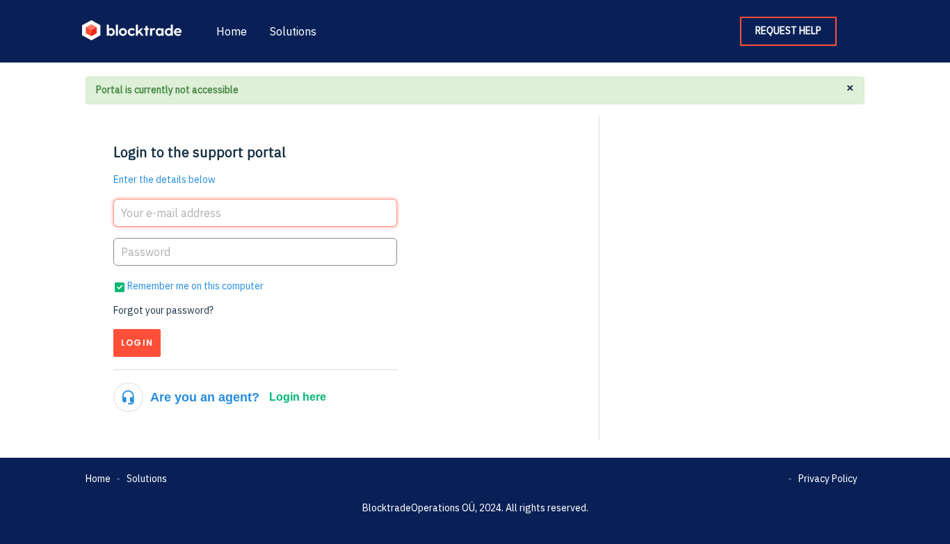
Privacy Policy (828, 478)
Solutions (293, 31)
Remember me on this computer (195, 286)
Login (137, 343)
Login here (297, 397)
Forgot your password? (163, 310)
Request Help (788, 30)
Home (231, 31)
